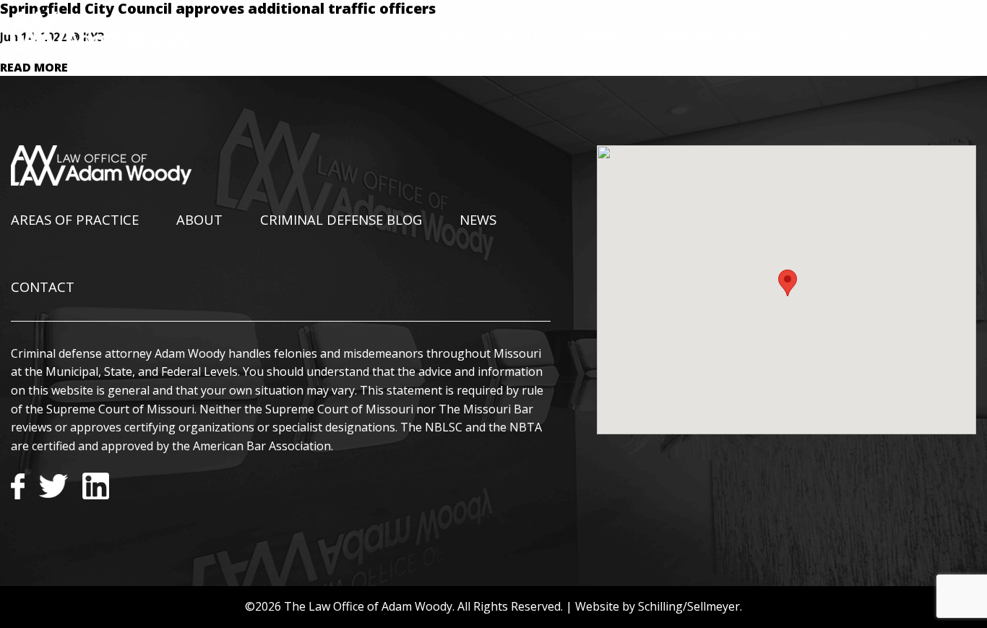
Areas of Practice (492, 33)
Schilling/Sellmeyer (689, 606)
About (604, 33)
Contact (932, 33)
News (853, 33)
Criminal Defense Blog (730, 33)
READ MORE (34, 67)
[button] (787, 283)
